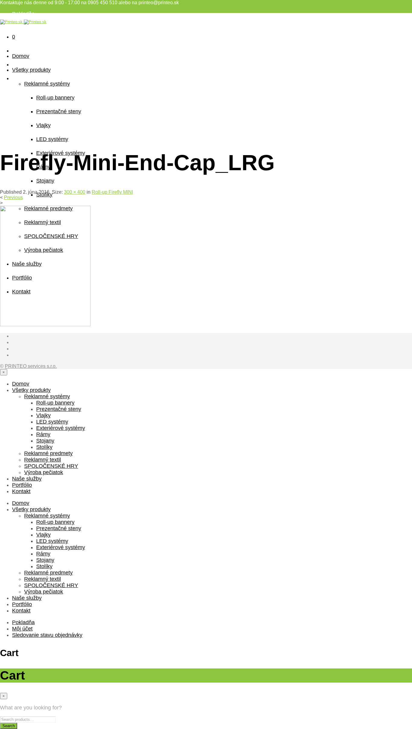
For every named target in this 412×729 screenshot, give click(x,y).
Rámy (43, 434)
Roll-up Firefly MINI (112, 192)
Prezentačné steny (58, 111)
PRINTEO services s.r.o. (31, 366)
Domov (20, 56)
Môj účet (22, 629)
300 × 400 (74, 192)
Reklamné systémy (47, 84)
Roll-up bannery (55, 98)
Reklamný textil (42, 460)
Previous (13, 197)
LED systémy (52, 139)
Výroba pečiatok (43, 472)
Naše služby (27, 479)
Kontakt (21, 491)
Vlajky (43, 125)
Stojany (45, 181)
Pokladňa (23, 14)
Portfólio (22, 485)
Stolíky (44, 447)
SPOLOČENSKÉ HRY (51, 466)
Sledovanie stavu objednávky (47, 26)
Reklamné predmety (48, 453)
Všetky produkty (31, 70)
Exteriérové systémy (60, 428)
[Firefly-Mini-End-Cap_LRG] (45, 324)
